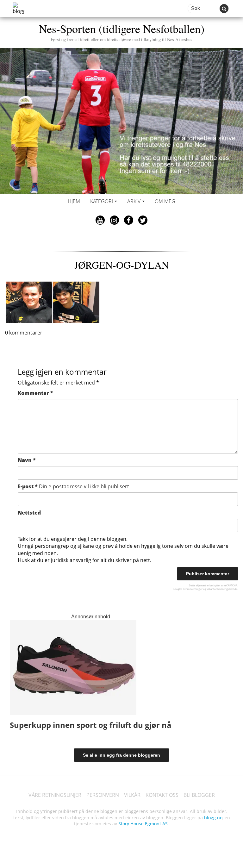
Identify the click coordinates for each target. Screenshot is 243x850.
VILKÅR (132, 794)
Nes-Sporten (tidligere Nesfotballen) (121, 31)
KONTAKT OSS (162, 794)
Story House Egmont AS (143, 824)
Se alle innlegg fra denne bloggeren (121, 755)
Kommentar (35, 393)
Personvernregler (192, 589)
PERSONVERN (102, 794)
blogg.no (213, 818)
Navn (27, 460)
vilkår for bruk (215, 589)
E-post (73, 486)
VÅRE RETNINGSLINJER (54, 794)
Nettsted (29, 512)
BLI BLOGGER (199, 794)
